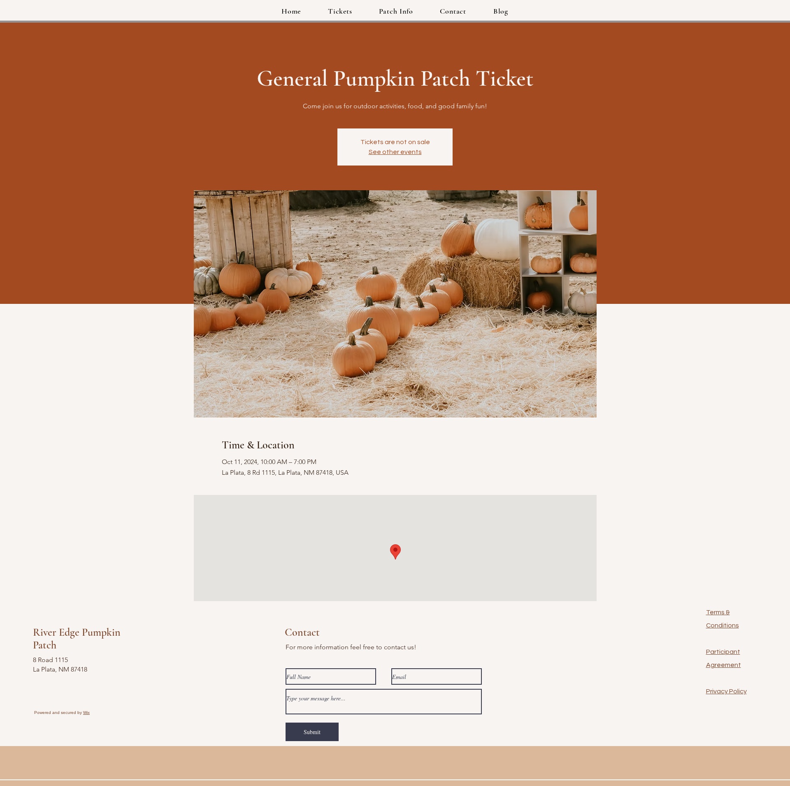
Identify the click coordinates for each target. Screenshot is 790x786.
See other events (395, 152)
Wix (86, 712)
